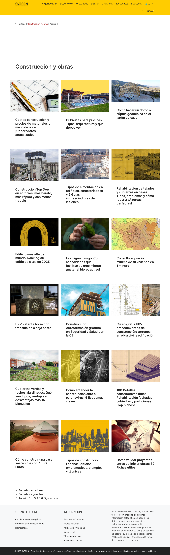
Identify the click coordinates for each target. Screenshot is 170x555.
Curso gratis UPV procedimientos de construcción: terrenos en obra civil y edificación (135, 329)
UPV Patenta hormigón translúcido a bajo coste (33, 326)
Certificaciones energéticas (29, 519)
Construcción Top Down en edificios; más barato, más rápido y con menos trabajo (33, 195)
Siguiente (51, 498)
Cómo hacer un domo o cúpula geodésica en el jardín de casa (133, 113)
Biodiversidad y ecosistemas (29, 523)
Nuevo (149, 11)
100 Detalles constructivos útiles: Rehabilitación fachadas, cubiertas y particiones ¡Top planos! (134, 397)
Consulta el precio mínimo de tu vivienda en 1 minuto (135, 262)
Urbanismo (82, 3)
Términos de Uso (72, 536)
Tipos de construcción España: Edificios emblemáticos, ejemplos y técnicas (84, 465)
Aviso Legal (69, 532)
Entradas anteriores (31, 490)
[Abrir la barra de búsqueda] (142, 11)
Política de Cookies (73, 540)
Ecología (136, 3)
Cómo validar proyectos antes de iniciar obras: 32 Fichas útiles (135, 463)
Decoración (66, 3)
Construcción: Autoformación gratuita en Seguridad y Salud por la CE (85, 329)
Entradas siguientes (31, 494)
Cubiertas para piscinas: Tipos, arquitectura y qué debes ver (85, 123)
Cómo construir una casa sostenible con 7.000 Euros (34, 463)
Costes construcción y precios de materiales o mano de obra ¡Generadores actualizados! (32, 127)
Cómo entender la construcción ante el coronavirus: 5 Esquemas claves (85, 395)
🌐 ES (147, 3)
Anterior (21, 498)
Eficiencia (107, 3)
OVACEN (21, 4)
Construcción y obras (37, 24)
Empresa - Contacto (73, 519)
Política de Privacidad (74, 528)
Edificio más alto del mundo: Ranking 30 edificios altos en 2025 (32, 258)
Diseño (95, 3)
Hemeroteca (21, 528)
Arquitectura (49, 3)
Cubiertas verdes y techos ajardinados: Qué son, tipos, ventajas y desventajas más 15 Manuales (33, 396)
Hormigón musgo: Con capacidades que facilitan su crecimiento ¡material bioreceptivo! (83, 263)
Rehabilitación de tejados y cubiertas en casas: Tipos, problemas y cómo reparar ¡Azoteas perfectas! (135, 196)
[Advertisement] (85, 45)
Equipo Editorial (71, 523)
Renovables (121, 3)
